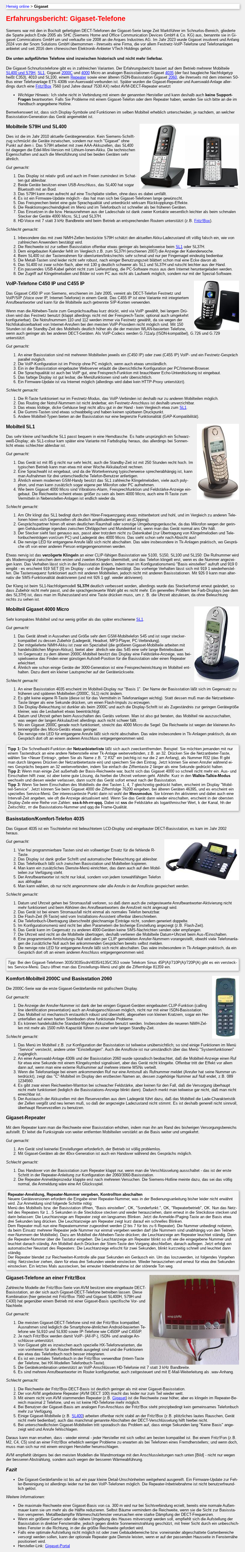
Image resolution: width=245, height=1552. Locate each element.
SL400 (77, 1416)
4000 (85, 73)
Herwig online (17, 6)
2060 (173, 77)
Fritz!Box (43, 86)
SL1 (41, 73)
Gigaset (119, 1398)
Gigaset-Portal (57, 1546)
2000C (67, 73)
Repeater (78, 77)
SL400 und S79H (20, 73)
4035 (169, 73)
